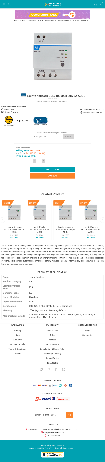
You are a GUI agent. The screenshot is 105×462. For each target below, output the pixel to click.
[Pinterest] (56, 369)
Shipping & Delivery (52, 353)
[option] (14, 220)
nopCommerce (58, 445)
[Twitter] (41, 369)
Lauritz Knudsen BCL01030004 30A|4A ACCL (39, 229)
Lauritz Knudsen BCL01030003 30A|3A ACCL (14, 229)
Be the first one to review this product (52, 101)
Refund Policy (52, 358)
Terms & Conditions (17, 349)
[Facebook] (49, 369)
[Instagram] (63, 369)
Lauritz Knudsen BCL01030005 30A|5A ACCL (65, 229)
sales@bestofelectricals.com (53, 433)
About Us (17, 340)
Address (52, 340)
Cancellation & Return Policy (52, 349)
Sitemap (17, 330)
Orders (52, 335)
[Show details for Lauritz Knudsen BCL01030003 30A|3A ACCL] (14, 212)
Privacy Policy (52, 344)
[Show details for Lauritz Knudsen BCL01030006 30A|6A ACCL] (91, 212)
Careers (17, 353)
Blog (17, 335)
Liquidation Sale (17, 344)
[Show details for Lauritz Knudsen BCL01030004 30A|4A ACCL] (40, 212)
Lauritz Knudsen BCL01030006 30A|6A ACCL (91, 229)
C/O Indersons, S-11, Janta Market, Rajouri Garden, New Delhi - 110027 (53, 429)
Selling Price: (23, 150)
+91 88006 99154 (53, 436)
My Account (52, 330)
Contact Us (87, 335)
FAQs (87, 330)
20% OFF (7, 203)
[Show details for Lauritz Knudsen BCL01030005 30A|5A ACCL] (65, 212)
